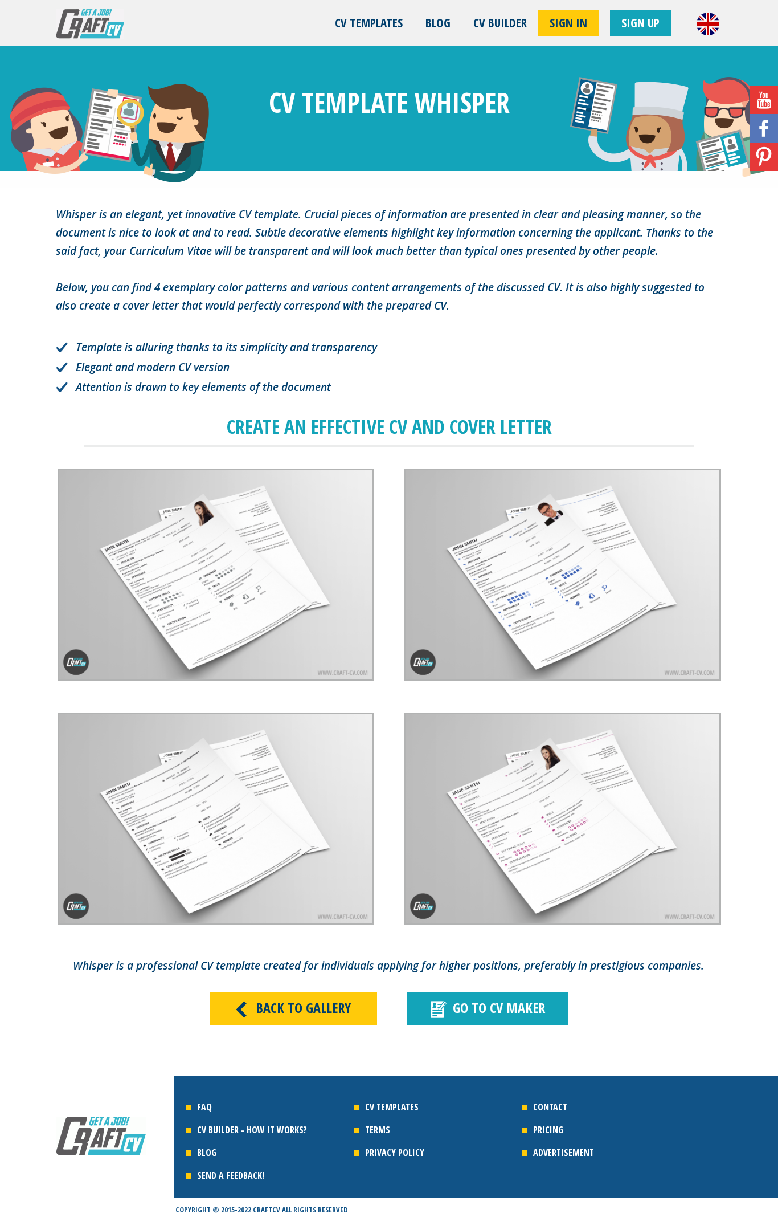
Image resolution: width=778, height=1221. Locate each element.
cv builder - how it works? (252, 1130)
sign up (640, 23)
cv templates (369, 23)
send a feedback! (230, 1175)
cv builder (500, 23)
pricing (548, 1130)
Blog (438, 23)
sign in (568, 23)
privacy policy (394, 1152)
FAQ (204, 1107)
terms (377, 1130)
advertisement (563, 1152)
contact (550, 1107)
